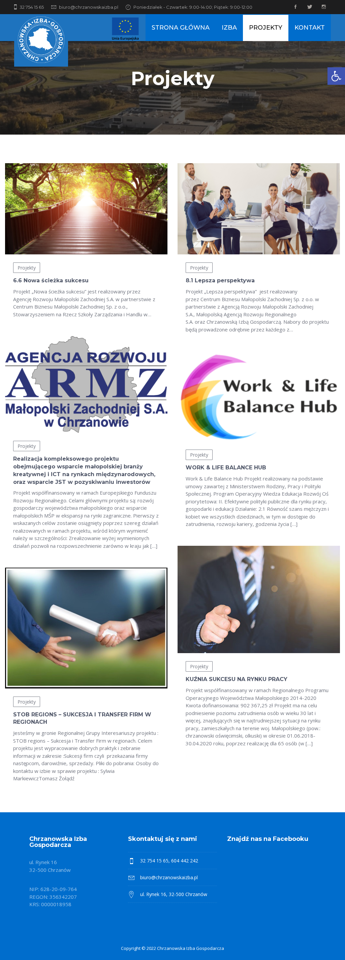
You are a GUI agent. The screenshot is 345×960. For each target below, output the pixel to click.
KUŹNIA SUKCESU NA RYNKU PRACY (236, 679)
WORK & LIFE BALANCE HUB (226, 467)
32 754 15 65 (32, 7)
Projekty (265, 27)
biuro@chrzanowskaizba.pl (88, 7)
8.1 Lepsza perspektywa (220, 280)
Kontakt (309, 27)
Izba (229, 27)
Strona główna (181, 27)
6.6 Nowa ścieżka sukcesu (51, 280)
